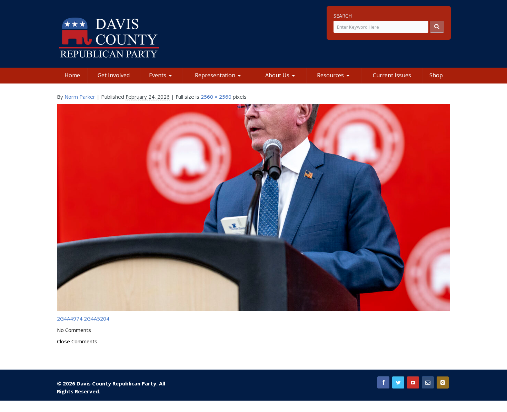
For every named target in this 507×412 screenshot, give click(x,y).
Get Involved (114, 75)
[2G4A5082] (253, 207)
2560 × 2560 (216, 96)
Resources (330, 75)
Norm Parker (79, 96)
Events (157, 75)
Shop (436, 75)
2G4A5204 (96, 318)
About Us (277, 75)
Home (72, 75)
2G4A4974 (69, 318)
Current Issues (392, 75)
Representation (215, 75)
